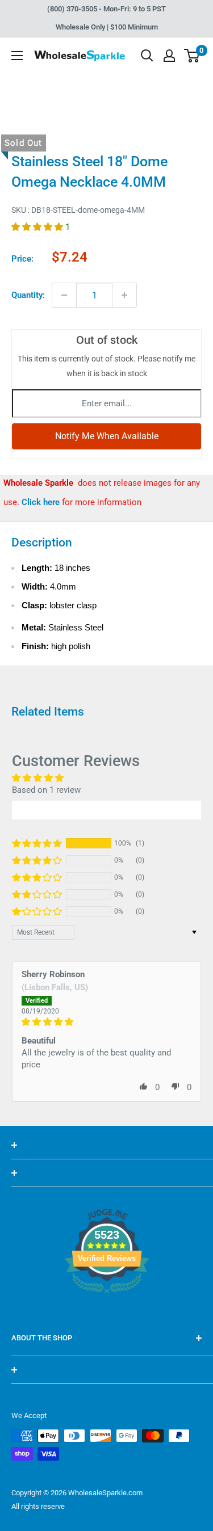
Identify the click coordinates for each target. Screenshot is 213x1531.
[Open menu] (17, 55)
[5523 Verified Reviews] (107, 1312)
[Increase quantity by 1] (124, 295)
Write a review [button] (106, 810)
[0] (192, 55)
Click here (42, 502)
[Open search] (147, 55)
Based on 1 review (46, 790)
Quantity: (28, 295)
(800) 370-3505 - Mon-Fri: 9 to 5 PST (106, 9)
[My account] (169, 55)
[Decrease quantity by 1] (64, 295)
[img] (106, 1022)
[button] (38, 227)
